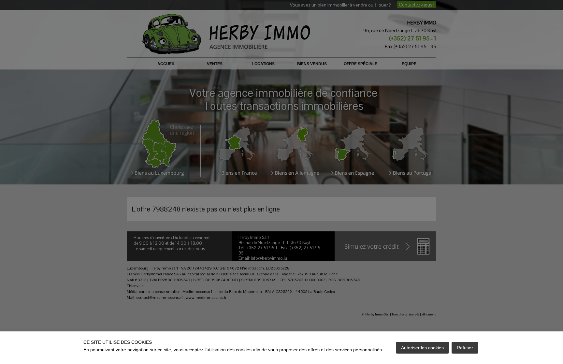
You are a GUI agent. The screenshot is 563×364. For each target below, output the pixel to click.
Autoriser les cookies (422, 347)
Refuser (465, 347)
